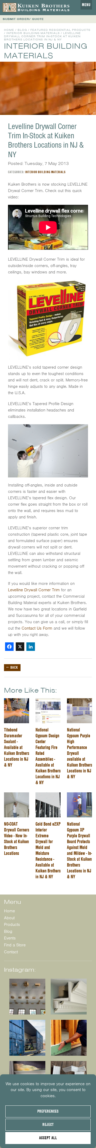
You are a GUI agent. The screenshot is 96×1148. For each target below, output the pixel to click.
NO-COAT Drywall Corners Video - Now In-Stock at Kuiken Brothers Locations (16, 838)
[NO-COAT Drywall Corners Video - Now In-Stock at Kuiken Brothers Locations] (16, 795)
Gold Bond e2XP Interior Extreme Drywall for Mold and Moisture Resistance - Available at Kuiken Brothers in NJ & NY (48, 850)
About (9, 918)
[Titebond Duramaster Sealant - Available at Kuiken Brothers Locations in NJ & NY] (16, 701)
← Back (12, 667)
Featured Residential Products (60, 30)
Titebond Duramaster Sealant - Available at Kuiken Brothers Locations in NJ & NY (16, 747)
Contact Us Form (37, 628)
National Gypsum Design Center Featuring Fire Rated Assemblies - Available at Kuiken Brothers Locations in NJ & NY (48, 756)
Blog (22, 30)
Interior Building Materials (33, 33)
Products (12, 924)
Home (9, 30)
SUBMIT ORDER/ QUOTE (23, 19)
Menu (86, 4)
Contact (11, 952)
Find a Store (15, 945)
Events (10, 938)
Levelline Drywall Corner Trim (34, 590)
